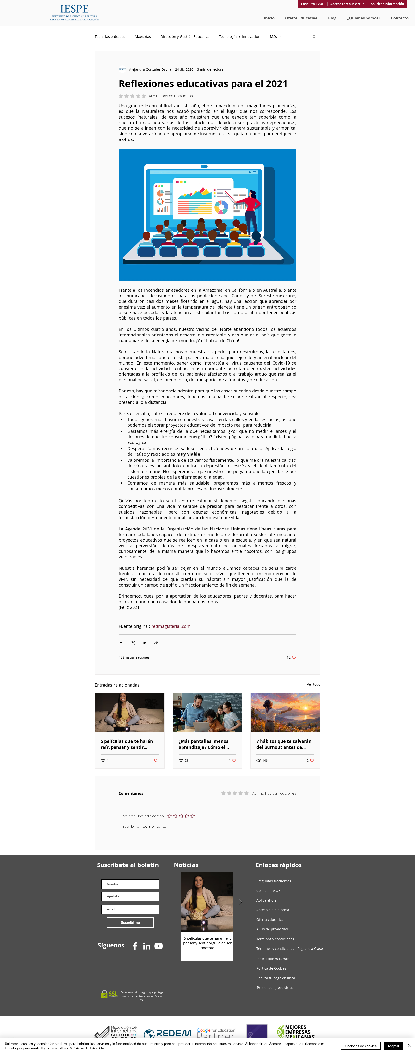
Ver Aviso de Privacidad (88, 1048)
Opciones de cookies (361, 1045)
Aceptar (393, 1045)
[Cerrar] (409, 1045)
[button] (260, 458)
